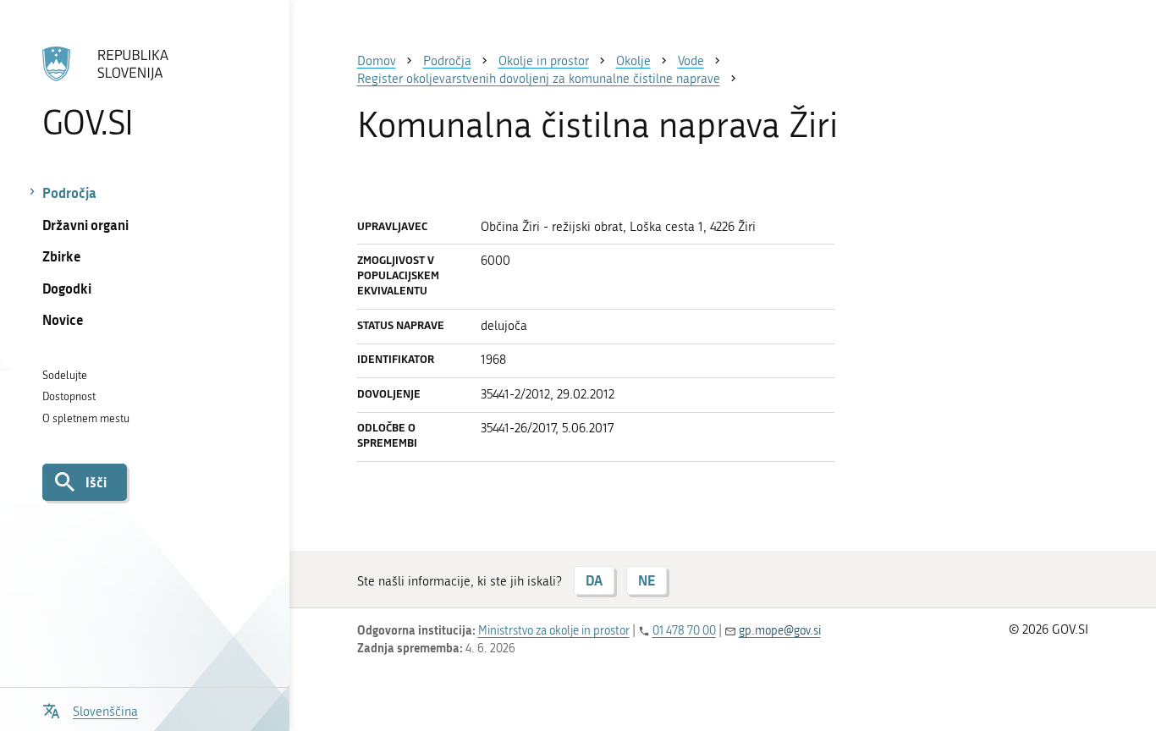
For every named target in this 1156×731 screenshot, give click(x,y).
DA (594, 580)
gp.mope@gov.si (780, 631)
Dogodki (66, 288)
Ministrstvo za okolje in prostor (554, 631)
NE (646, 580)
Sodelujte (64, 375)
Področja (69, 192)
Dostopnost (69, 396)
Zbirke (61, 256)
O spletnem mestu (85, 418)
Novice (63, 319)
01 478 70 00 (684, 631)
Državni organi (85, 224)
